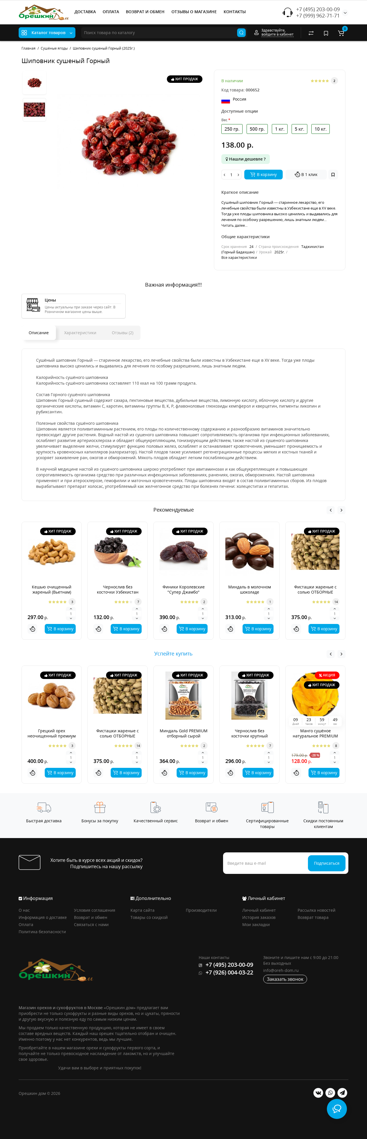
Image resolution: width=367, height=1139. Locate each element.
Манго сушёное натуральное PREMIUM (315, 733)
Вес (224, 119)
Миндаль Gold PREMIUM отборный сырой (184, 733)
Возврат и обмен (90, 917)
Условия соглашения (94, 910)
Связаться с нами (91, 924)
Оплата (26, 924)
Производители (201, 910)
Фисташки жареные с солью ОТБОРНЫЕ (315, 589)
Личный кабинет (259, 910)
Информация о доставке (43, 917)
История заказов (259, 917)
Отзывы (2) (122, 332)
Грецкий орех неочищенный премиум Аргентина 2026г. (52, 736)
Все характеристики (239, 257)
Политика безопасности (42, 931)
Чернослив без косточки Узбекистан (117, 589)
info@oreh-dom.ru (281, 970)
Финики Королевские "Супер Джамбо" (184, 589)
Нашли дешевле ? (247, 159)
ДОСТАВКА (85, 11)
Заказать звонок (285, 979)
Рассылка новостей (316, 910)
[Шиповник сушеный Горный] (128, 141)
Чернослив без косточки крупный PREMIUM (249, 736)
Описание (39, 332)
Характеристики (80, 332)
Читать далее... (234, 225)
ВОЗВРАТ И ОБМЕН (145, 11)
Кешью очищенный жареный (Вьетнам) (51, 589)
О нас (24, 910)
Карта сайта (142, 910)
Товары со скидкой (149, 917)
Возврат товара (313, 917)
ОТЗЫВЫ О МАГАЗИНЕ (194, 11)
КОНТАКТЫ (235, 11)
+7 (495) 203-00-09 (318, 9)
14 (336, 602)
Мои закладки (256, 924)
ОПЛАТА (111, 11)
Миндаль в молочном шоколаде (249, 589)
